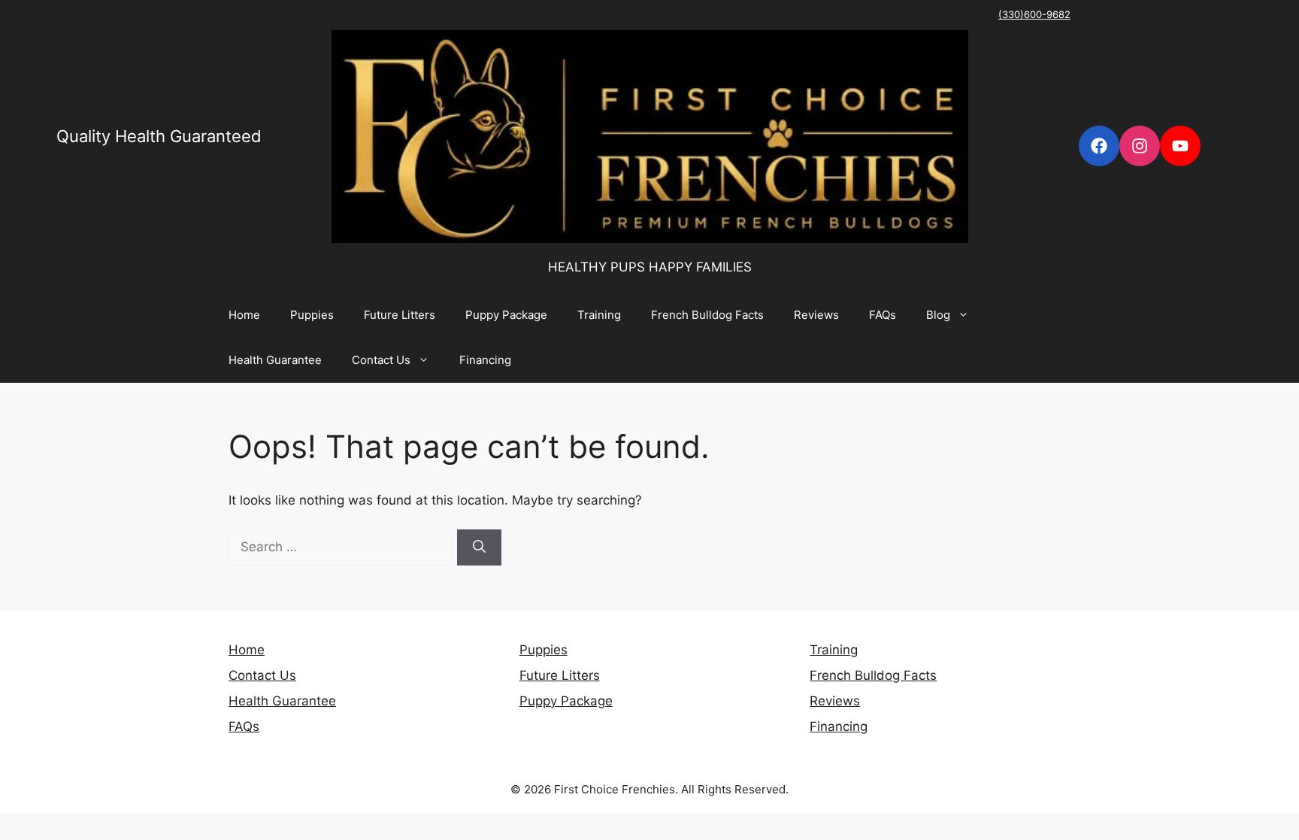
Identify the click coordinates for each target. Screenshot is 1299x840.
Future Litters (399, 315)
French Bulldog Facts (707, 315)
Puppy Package (506, 315)
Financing (485, 360)
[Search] (479, 547)
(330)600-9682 (1034, 14)
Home (244, 315)
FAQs (882, 315)
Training (599, 315)
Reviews (816, 315)
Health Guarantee (275, 360)
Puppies (312, 315)
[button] (967, 315)
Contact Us (381, 360)
